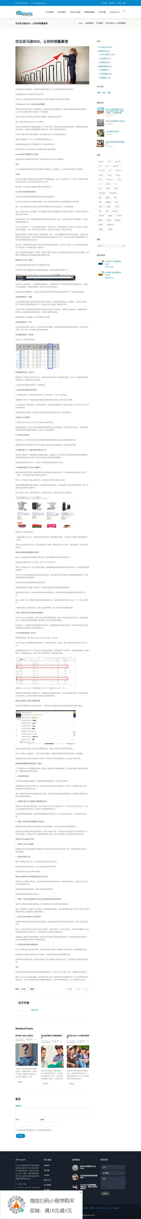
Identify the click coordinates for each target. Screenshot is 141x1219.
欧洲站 (109, 207)
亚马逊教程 (99, 23)
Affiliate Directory (102, 1208)
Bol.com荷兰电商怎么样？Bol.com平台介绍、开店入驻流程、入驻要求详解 (115, 111)
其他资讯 (103, 62)
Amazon (101, 161)
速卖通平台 (110, 225)
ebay (107, 166)
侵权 (100, 198)
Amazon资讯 (104, 54)
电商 (107, 211)
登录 (124, 3)
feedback (118, 170)
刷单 (115, 198)
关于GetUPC (115, 12)
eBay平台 (116, 166)
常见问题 (111, 3)
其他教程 (103, 78)
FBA (110, 170)
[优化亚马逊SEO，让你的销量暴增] (52, 65)
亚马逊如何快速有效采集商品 (115, 143)
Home (81, 23)
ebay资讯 (103, 58)
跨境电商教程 (90, 12)
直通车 (110, 216)
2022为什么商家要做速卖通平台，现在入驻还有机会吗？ (88, 1186)
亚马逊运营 (113, 193)
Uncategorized (19, 1040)
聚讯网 (92, 1208)
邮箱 (42, 1119)
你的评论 (18, 1106)
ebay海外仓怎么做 (112, 131)
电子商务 (101, 216)
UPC (100, 184)
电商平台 (115, 211)
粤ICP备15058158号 (88, 1215)
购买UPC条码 (75, 12)
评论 (103, 93)
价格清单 (47, 1165)
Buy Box (117, 161)
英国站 (109, 220)
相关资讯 (101, 51)
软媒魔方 (85, 1208)
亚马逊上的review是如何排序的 (78, 1036)
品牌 (100, 202)
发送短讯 (105, 1193)
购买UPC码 (47, 1180)
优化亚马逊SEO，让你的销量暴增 (41, 41)
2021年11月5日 (19, 1039)
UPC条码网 (49, 12)
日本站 (101, 207)
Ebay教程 (103, 70)
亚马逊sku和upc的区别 (24, 1035)
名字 (16, 1119)
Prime (100, 179)
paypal (118, 175)
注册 (119, 3)
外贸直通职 (115, 1208)
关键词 (32, 989)
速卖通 (101, 225)
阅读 (99, 93)
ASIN (109, 161)
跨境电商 (118, 220)
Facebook (102, 170)
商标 (116, 202)
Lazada (101, 175)
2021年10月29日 (45, 1041)
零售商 (110, 229)
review (119, 179)
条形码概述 (62, 12)
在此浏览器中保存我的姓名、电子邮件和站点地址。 (35, 1130)
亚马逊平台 (102, 193)
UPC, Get (34, 1010)
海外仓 (117, 207)
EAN (100, 166)
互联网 (108, 189)
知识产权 (119, 216)
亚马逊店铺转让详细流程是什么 (52, 1036)
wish (100, 189)
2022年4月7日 (109, 115)
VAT (115, 184)
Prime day (110, 179)
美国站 (101, 220)
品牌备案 (108, 202)
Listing (109, 175)
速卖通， (101, 229)
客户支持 (104, 3)
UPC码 (108, 184)
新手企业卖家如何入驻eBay (115, 121)
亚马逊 (23, 989)
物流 (100, 211)
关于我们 (47, 1175)
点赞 (108, 93)
